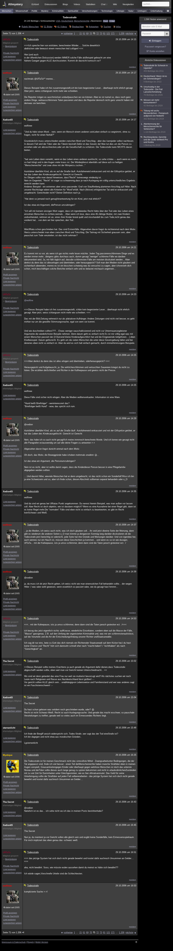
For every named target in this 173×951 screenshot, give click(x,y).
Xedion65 (8, 119)
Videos (77, 4)
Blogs (65, 4)
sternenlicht (9, 728)
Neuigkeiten (128, 4)
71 (94, 33)
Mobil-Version (41, 942)
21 (80, 33)
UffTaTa (6, 39)
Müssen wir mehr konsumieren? (153, 103)
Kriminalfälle (58, 11)
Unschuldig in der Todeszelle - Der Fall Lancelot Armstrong (153, 91)
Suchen (107, 26)
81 (104, 33)
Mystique (7, 755)
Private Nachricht (11, 53)
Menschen (6, 11)
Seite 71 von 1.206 (12, 33)
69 (87, 33)
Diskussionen (51, 4)
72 (97, 33)
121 (108, 33)
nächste (129, 33)
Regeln (30, 942)
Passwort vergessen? (155, 46)
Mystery (44, 11)
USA (58, 21)
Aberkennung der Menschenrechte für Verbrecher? (154, 128)
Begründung (11, 46)
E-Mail (112, 21)
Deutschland (67, 21)
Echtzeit (35, 4)
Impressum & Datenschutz (14, 942)
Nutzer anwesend (155, 19)
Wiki (115, 4)
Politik (34, 11)
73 (101, 33)
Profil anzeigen (10, 100)
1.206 (121, 33)
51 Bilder (48, 26)
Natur (130, 11)
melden (132, 67)
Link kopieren (9, 56)
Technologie (107, 11)
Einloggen (156, 41)
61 (84, 33)
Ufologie (120, 11)
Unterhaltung (157, 11)
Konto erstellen (157, 51)
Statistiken (90, 4)
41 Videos (62, 26)
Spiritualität (73, 11)
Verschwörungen (89, 11)
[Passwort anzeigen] (166, 35)
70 (91, 33)
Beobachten (78, 26)
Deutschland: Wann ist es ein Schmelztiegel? (155, 79)
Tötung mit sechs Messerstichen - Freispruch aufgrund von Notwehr (156, 115)
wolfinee (7, 73)
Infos (118, 26)
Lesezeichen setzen (12, 60)
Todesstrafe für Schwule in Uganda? (156, 68)
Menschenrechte (81, 21)
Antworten (93, 26)
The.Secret (8, 661)
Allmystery (15, 4)
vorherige (68, 33)
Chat (104, 4)
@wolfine (28, 300)
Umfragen (142, 11)
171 (113, 33)
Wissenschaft (22, 11)
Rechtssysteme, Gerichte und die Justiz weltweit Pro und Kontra (156, 141)
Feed (106, 21)
